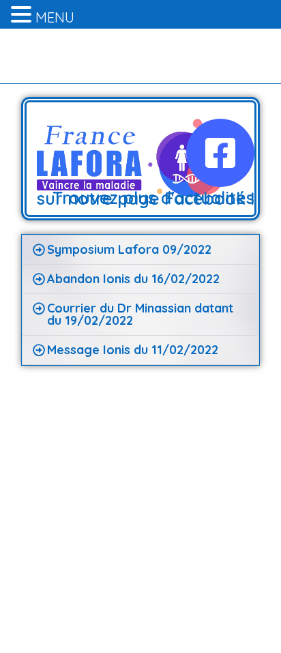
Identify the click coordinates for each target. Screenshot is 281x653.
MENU (54, 17)
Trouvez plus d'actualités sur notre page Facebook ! (145, 198)
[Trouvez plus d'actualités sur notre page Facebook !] (220, 153)
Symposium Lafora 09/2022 (129, 249)
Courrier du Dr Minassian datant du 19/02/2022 (140, 314)
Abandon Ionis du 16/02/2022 (133, 279)
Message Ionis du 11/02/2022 (132, 350)
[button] (141, 249)
